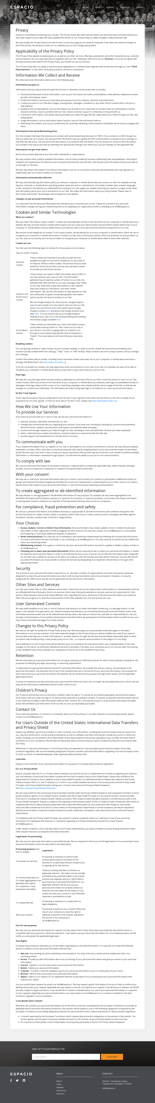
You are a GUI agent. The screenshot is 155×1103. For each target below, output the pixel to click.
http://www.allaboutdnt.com (104, 400)
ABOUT (86, 7)
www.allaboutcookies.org (54, 362)
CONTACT (140, 7)
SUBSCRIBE (112, 1056)
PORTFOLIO (125, 7)
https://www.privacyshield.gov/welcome (37, 788)
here (48, 311)
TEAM (97, 7)
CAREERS (110, 7)
